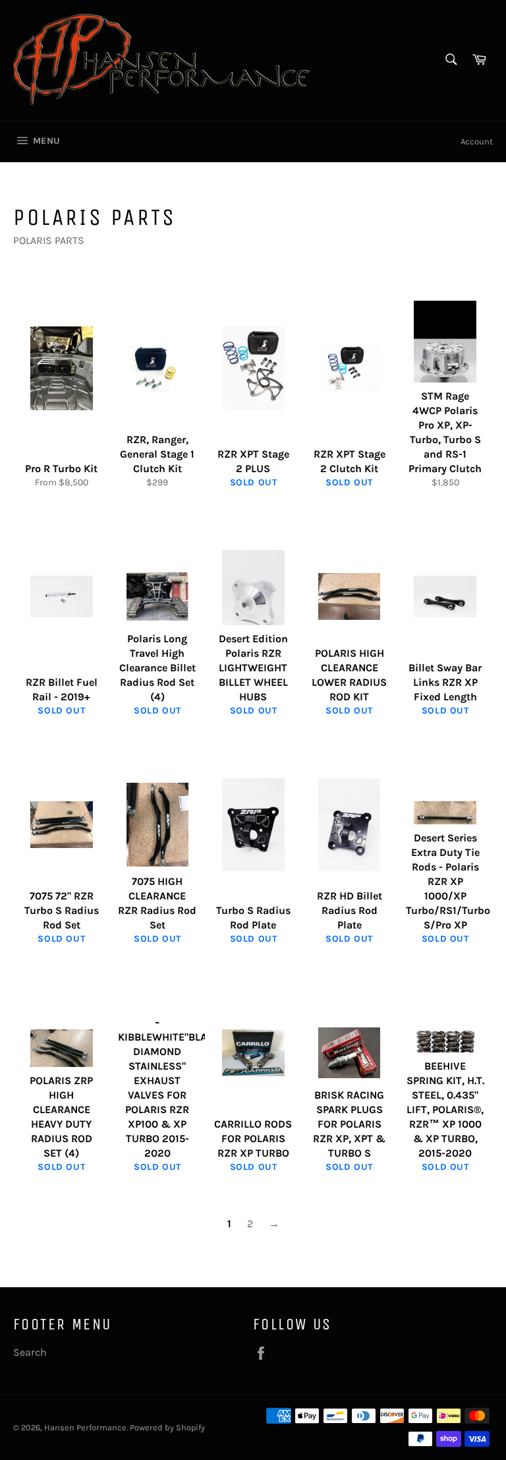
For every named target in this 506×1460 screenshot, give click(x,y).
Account (477, 141)
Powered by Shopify (167, 1427)
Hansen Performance (85, 1427)
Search (30, 1352)
